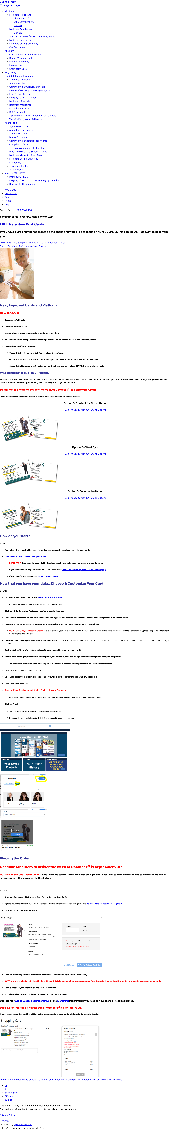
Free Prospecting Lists (21, 94)
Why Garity (10, 72)
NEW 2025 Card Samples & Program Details (23, 242)
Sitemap (4, 1121)
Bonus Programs (18, 137)
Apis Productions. (23, 1124)
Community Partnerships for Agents (28, 140)
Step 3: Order (40, 246)
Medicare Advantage (20, 14)
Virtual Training (17, 169)
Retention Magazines (20, 104)
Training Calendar (18, 166)
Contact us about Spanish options (46, 1079)
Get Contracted (17, 47)
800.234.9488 (24, 210)
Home (8, 200)
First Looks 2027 (23, 18)
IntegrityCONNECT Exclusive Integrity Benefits (34, 180)
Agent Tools (11, 122)
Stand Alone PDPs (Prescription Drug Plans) (32, 36)
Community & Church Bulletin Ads (27, 86)
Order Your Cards (56, 242)
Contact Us (11, 193)
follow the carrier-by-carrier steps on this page (84, 569)
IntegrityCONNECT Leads (22, 97)
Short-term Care (18, 68)
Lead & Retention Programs (19, 76)
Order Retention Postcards (14, 1079)
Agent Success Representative (32, 1000)
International (16, 65)
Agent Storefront (18, 133)
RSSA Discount (17, 112)
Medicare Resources (20, 40)
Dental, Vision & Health (21, 58)
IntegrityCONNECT (15, 173)
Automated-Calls (18, 83)
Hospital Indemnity (19, 61)
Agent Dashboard (18, 126)
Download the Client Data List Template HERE (25, 556)
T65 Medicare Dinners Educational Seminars (32, 115)
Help (7, 204)
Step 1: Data (6, 246)
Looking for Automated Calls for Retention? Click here (93, 1079)
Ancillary (9, 50)
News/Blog (15, 162)
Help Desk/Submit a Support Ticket (28, 151)
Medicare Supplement (20, 29)
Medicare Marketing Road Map (25, 155)
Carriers (18, 25)
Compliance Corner (19, 144)
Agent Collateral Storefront (50, 597)
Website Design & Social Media (25, 119)
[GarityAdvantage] (10, 5)
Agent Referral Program (21, 130)
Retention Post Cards (20, 108)
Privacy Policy (7, 1115)
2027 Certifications (24, 22)
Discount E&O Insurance (22, 184)
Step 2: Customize (23, 246)
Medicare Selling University (23, 43)
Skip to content (8, 1)
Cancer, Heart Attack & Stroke (25, 54)
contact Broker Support (48, 576)
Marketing (63, 1000)
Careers (9, 197)
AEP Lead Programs (19, 79)
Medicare (10, 11)
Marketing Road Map (20, 101)
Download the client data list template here (106, 904)
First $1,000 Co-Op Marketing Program (29, 90)
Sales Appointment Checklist (29, 148)
